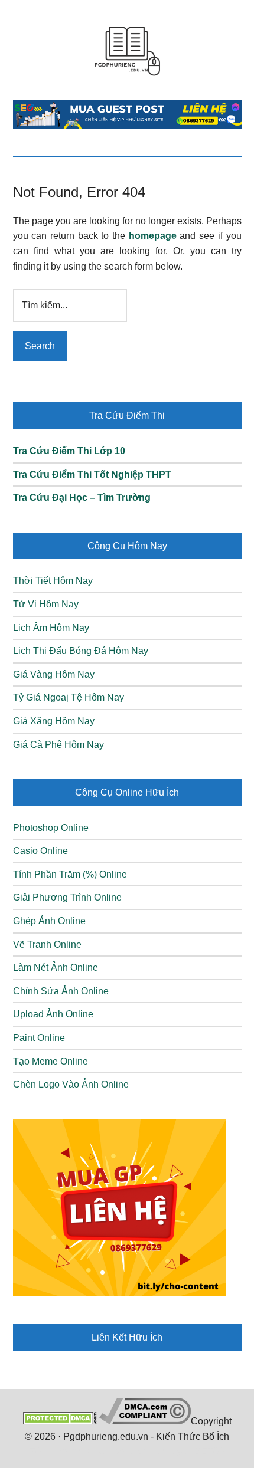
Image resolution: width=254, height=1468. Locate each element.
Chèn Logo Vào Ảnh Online (71, 1084)
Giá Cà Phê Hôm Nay (58, 745)
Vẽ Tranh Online (47, 945)
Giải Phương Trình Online (67, 897)
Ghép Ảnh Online (49, 921)
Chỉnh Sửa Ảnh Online (61, 991)
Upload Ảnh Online (53, 1014)
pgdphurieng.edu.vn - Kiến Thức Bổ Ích (127, 50)
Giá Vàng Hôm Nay (54, 674)
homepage (153, 236)
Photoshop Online (51, 828)
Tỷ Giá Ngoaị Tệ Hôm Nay (68, 697)
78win (43, 1451)
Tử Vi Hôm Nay (46, 604)
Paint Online (39, 1038)
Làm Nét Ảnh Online (55, 968)
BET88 (209, 1451)
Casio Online (40, 851)
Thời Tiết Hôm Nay (53, 581)
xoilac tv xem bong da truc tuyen (125, 1451)
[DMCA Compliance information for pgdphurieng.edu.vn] (145, 1421)
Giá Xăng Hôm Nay (54, 721)
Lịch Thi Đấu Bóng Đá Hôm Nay (80, 651)
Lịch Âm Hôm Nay (51, 628)
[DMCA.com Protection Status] (60, 1421)
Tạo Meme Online (50, 1061)
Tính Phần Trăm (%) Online (70, 874)
